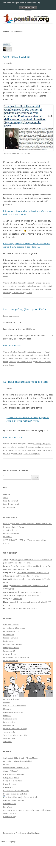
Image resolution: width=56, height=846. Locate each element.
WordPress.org (9, 507)
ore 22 (21, 358)
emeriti (18, 289)
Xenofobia (7, 741)
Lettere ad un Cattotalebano (14, 706)
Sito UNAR (7, 807)
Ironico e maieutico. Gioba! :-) (15, 794)
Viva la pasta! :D (9, 813)
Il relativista (8, 787)
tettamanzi (39, 289)
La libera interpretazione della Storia (25, 382)
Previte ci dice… (9, 725)
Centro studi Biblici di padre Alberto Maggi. (20, 758)
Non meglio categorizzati (13, 712)
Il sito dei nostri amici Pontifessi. (16, 790)
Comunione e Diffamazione (14, 628)
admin (29, 292)
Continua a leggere (12, 345)
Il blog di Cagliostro (11, 777)
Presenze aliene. (9, 722)
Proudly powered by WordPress (28, 833)
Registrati (7, 494)
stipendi (40, 358)
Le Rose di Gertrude (29, 797)
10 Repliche (7, 63)
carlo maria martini (44, 286)
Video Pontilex (9, 738)
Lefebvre (6, 702)
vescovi (48, 289)
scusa (24, 450)
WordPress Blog (9, 816)
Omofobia (12, 355)
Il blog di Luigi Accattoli (12, 781)
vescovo (6, 292)
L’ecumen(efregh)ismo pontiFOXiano (26, 309)
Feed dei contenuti (10, 501)
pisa (32, 289)
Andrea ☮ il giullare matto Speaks (26, 453)
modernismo (13, 358)
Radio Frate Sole (9, 803)
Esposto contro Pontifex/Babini (16, 767)
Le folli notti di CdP (10, 660)
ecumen (40, 355)
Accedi (5, 497)
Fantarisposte (8, 641)
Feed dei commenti (11, 504)
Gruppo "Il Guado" (10, 771)
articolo (22, 447)
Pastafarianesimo (10, 719)
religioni (33, 358)
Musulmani (7, 709)
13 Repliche (7, 388)
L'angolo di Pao (9, 654)
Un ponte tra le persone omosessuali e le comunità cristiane (27, 810)
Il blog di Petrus (9, 784)
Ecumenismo (38, 352)
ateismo (33, 355)
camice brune (37, 447)
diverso (12, 289)
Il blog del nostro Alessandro (14, 774)
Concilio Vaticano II (11, 631)
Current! (6, 764)
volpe (39, 450)
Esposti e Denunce (10, 638)
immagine (26, 289)
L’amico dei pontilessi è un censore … (26, 592)
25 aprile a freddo (10, 530)
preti (27, 358)
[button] (28, 128)
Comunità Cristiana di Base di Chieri (17, 761)
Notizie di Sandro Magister (14, 800)
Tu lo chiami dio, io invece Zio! (15, 735)
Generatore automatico (12, 644)
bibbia (28, 447)
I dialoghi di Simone (11, 647)
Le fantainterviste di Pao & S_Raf (16, 657)
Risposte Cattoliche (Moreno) (15, 728)
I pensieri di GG (9, 651)
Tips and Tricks (9, 732)
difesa (5, 289)
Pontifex (10, 450)
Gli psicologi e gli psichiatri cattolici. (25, 595)
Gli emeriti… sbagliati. (16, 56)
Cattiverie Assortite (11, 625)
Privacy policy (8, 833)
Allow (28, 7)
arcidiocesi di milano (27, 286)
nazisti (46, 447)
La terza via (7, 536)
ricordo (18, 450)
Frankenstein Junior (11, 533)
